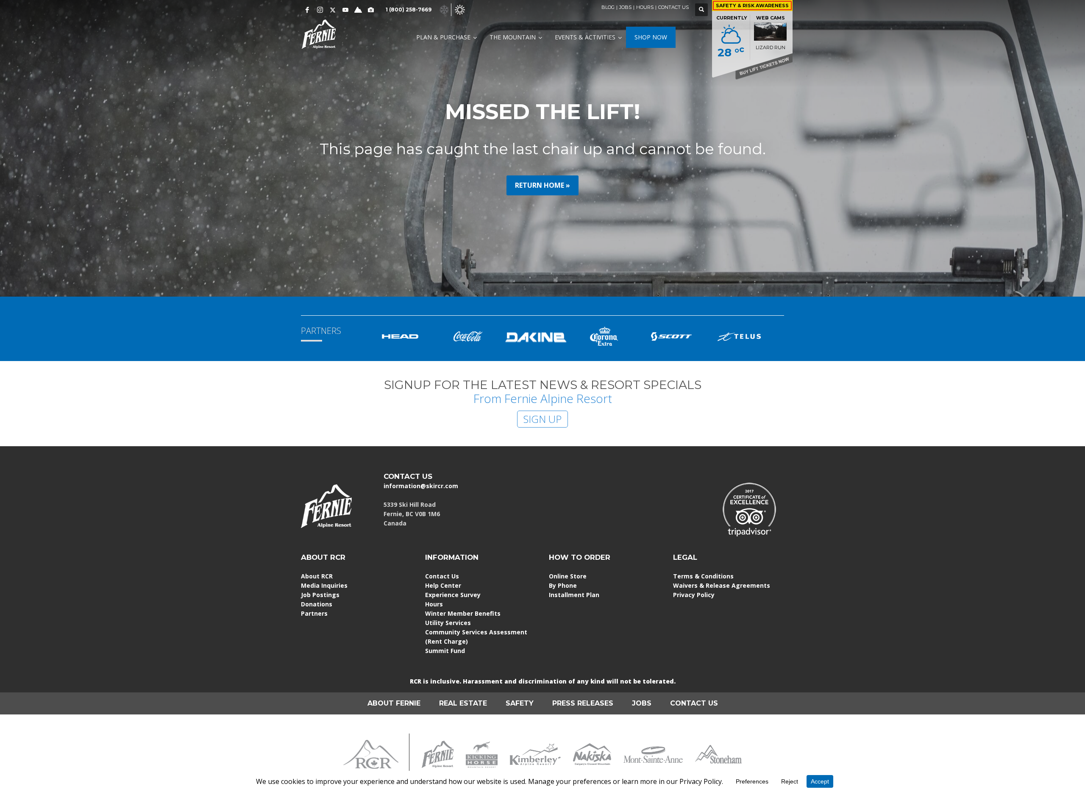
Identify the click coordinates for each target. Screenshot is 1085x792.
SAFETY (520, 703)
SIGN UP (542, 419)
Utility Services (448, 623)
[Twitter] (332, 9)
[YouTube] (345, 9)
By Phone (563, 585)
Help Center (443, 585)
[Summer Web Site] (460, 9)
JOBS (625, 7)
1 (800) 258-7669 (408, 9)
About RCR (317, 576)
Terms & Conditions (703, 576)
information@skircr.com (421, 486)
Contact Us (442, 576)
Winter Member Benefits (463, 613)
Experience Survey (453, 595)
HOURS (645, 7)
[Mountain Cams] (370, 9)
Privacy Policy (694, 595)
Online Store (568, 576)
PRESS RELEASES (582, 703)
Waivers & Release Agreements (721, 585)
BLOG (608, 7)
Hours (434, 604)
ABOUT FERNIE (393, 703)
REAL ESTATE (463, 703)
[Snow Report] (358, 9)
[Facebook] (307, 9)
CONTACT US (673, 7)
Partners (314, 613)
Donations (316, 604)
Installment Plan (574, 595)
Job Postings (320, 595)
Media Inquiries (324, 585)
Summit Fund (445, 651)
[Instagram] (320, 9)
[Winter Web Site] (444, 9)
